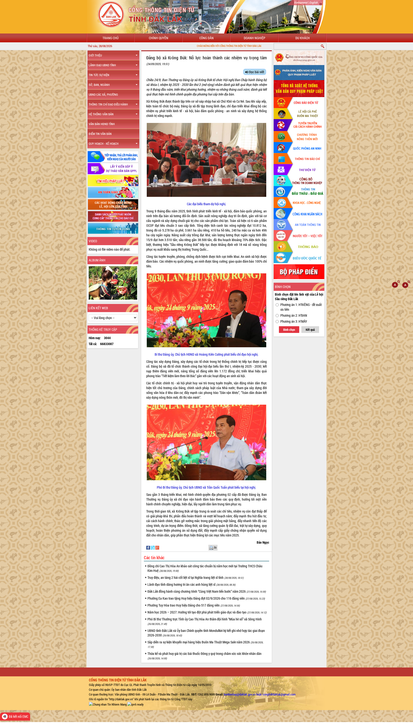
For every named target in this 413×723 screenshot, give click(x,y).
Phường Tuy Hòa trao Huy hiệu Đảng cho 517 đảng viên (193, 605)
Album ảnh (97, 260)
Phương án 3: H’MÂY (293, 321)
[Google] (157, 547)
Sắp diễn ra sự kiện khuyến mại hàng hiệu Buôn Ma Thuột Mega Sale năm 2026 (205, 644)
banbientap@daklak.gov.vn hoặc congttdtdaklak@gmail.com (260, 694)
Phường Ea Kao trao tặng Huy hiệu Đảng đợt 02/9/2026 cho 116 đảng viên (206, 598)
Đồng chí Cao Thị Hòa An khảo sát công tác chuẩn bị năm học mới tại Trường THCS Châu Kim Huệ (204, 568)
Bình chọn (289, 329)
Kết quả (310, 329)
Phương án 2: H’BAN (293, 315)
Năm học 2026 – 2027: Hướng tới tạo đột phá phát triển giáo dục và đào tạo (206, 612)
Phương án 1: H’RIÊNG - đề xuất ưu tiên (301, 307)
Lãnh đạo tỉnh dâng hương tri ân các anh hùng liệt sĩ (191, 584)
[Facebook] (148, 547)
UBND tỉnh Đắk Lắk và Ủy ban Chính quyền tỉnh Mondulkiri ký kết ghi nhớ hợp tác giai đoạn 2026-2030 (206, 632)
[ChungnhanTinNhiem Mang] (108, 704)
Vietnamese (300, 2)
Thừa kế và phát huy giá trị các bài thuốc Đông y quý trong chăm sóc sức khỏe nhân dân (204, 655)
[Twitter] (153, 547)
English (313, 2)
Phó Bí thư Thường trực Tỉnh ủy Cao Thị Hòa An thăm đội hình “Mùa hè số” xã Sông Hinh (204, 621)
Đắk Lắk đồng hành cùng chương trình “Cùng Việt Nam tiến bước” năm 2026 (206, 591)
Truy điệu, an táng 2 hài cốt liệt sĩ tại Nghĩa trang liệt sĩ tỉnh (195, 577)
